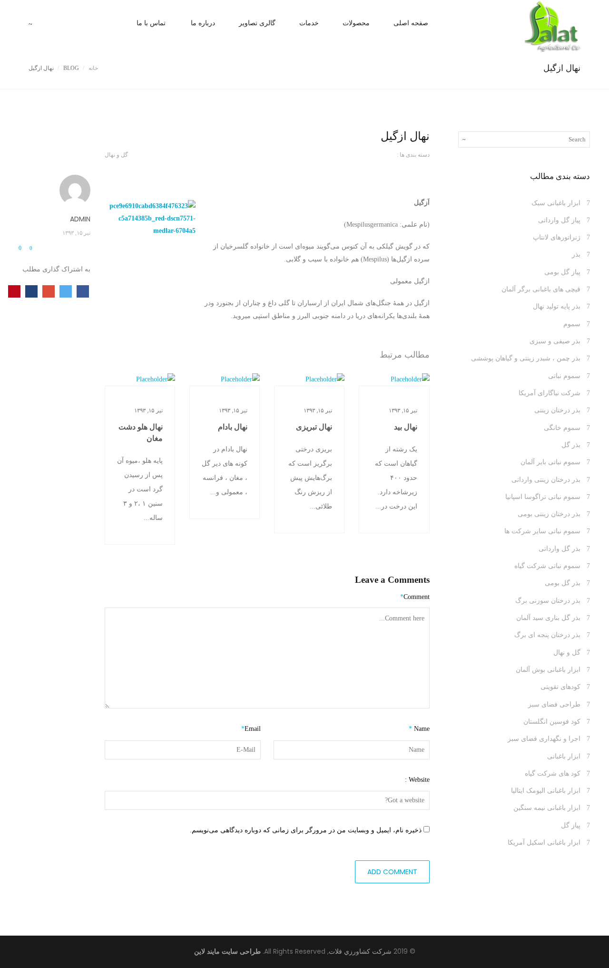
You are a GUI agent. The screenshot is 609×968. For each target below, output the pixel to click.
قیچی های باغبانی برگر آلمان (540, 289)
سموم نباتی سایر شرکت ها (542, 531)
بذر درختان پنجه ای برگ (547, 635)
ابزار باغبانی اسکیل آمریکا (544, 842)
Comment (415, 596)
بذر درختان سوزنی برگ (547, 600)
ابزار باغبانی (563, 756)
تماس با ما (151, 23)
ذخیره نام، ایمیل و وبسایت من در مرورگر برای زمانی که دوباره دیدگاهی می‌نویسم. (306, 830)
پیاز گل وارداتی (559, 220)
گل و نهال (116, 154)
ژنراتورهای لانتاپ (556, 237)
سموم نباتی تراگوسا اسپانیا (542, 496)
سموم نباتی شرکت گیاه (547, 565)
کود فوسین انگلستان (551, 721)
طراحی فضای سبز (554, 704)
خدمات (309, 23)
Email (251, 728)
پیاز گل (570, 825)
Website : (417, 779)
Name (419, 728)
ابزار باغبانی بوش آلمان (548, 669)
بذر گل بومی (562, 583)
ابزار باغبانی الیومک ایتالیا (545, 790)
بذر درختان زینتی (557, 410)
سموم (571, 324)
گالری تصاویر (257, 23)
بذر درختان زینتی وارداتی (545, 479)
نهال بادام (232, 427)
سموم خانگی (562, 427)
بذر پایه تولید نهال (556, 306)
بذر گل (570, 445)
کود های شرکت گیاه (552, 773)
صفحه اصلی (410, 23)
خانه (93, 68)
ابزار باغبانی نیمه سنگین (546, 807)
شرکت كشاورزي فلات (360, 951)
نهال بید (405, 427)
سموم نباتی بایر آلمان (550, 462)
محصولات (356, 23)
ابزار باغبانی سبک (555, 203)
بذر (576, 254)
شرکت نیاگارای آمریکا (549, 393)
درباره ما (203, 23)
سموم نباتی (564, 375)
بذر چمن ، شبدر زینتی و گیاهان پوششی (525, 358)
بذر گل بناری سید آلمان (548, 617)
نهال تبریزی (314, 427)
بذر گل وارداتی (559, 548)
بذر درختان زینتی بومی (549, 514)
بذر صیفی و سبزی (555, 341)
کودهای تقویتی (560, 686)
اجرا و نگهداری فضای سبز (544, 738)
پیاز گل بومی (562, 272)
